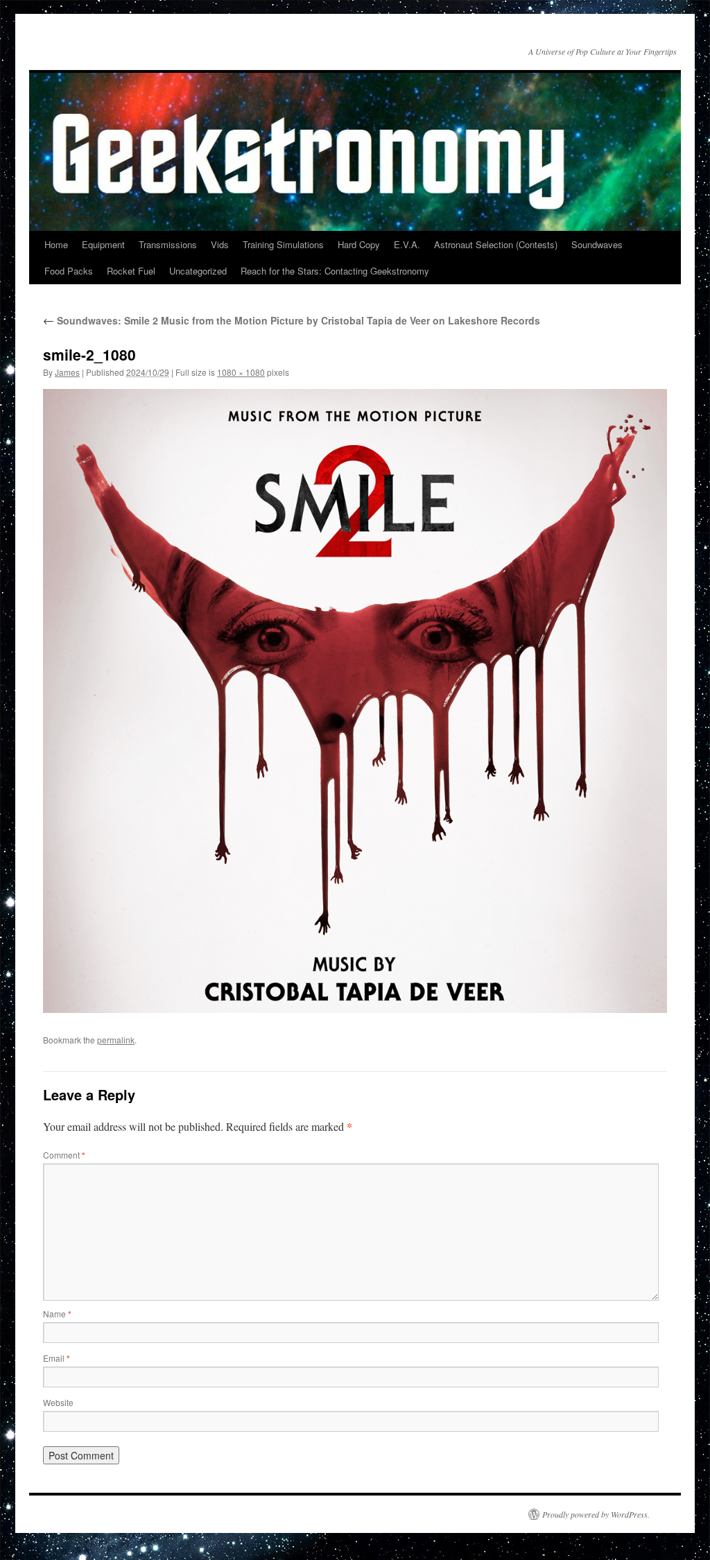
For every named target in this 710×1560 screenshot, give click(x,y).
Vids (220, 244)
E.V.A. (407, 244)
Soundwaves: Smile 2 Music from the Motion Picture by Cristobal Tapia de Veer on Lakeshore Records (291, 320)
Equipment (103, 244)
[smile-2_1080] (355, 701)
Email (56, 1358)
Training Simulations (283, 244)
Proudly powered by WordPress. (596, 1514)
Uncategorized (198, 270)
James (67, 372)
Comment (64, 1155)
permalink (116, 1040)
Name (57, 1313)
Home (56, 244)
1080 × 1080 (241, 372)
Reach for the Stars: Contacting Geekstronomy (335, 270)
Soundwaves (597, 244)
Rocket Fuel (131, 270)
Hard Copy (359, 244)
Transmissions (168, 244)
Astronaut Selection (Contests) (495, 244)
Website (58, 1402)
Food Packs (68, 270)
